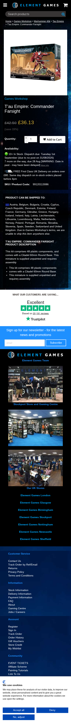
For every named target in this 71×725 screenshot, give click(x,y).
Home (8, 21)
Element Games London (35, 495)
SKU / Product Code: (17, 184)
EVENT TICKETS (18, 663)
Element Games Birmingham (35, 509)
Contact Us (14, 560)
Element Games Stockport (35, 517)
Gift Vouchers (16, 641)
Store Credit (15, 644)
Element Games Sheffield (35, 539)
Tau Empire (58, 21)
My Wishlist (14, 648)
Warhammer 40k (42, 21)
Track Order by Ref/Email (22, 564)
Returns (12, 568)
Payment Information (20, 597)
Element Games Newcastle (35, 531)
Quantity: (10, 138)
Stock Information (18, 590)
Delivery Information (19, 593)
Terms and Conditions (20, 575)
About (11, 604)
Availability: (12, 148)
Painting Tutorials (18, 670)
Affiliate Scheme (17, 666)
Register (13, 626)
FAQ (10, 601)
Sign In (12, 630)
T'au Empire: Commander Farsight (24, 24)
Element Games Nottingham (35, 524)
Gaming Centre (17, 608)
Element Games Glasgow (35, 502)
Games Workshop (22, 21)
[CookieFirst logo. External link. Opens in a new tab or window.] (4, 682)
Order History (16, 637)
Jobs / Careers (16, 612)
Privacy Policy (16, 571)
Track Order (15, 633)
